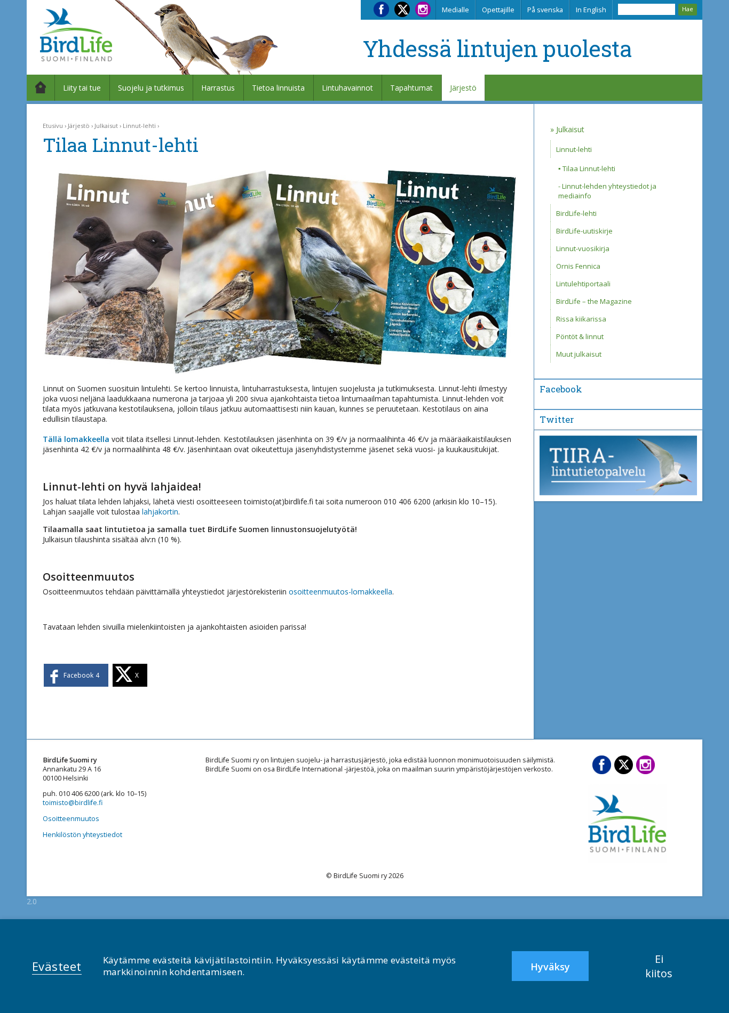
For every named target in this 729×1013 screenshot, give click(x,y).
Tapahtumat (411, 88)
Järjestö (463, 88)
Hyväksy (550, 966)
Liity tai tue (82, 88)
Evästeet (57, 966)
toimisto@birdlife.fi (72, 802)
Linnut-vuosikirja (582, 248)
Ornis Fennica (578, 266)
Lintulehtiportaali (583, 283)
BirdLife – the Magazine (594, 301)
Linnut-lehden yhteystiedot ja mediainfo (607, 190)
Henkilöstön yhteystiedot (82, 834)
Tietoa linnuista (278, 88)
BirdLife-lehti (576, 213)
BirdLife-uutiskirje (584, 231)
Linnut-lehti (139, 126)
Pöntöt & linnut (580, 336)
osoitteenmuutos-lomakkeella (340, 591)
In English (591, 9)
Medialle (455, 9)
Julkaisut (106, 126)
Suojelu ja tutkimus (151, 88)
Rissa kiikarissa (581, 319)
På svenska (545, 9)
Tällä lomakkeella (76, 439)
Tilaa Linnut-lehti (588, 168)
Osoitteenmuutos (71, 818)
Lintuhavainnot (347, 88)
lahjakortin (160, 511)
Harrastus (218, 88)
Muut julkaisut (578, 354)
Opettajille (498, 9)
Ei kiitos (658, 966)
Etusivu (53, 126)
